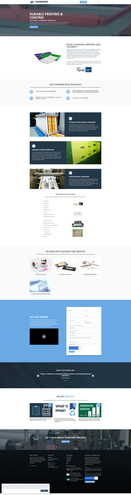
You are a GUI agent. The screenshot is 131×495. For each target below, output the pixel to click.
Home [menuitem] (59, 2)
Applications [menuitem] (67, 2)
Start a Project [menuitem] (83, 2)
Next (93, 375)
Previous (38, 375)
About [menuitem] (62, 2)
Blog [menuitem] (67, 461)
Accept (44, 490)
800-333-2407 (53, 462)
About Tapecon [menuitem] (69, 455)
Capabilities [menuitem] (72, 2)
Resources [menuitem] (77, 2)
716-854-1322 (53, 461)
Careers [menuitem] (67, 460)
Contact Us (34, 26)
